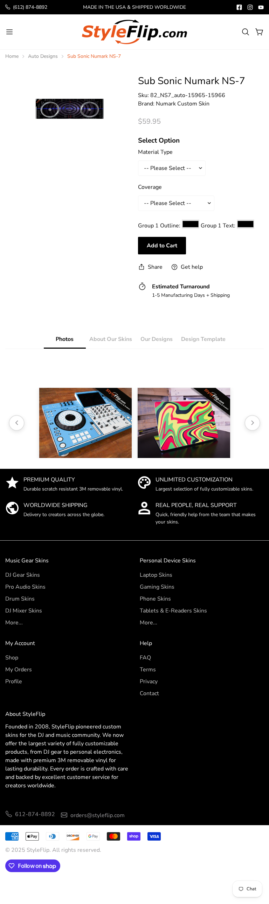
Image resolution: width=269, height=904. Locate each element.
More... (14, 622)
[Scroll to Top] (255, 866)
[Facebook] (239, 7)
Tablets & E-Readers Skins (173, 611)
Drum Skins (20, 599)
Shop (11, 658)
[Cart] (259, 32)
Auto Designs (43, 56)
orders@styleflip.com (97, 815)
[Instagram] (250, 7)
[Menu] (9, 32)
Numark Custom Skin (182, 104)
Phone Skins (155, 599)
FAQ (145, 658)
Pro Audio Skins (25, 587)
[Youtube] (261, 7)
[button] (245, 32)
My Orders (18, 669)
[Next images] (252, 423)
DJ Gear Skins (22, 575)
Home (12, 56)
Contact (149, 693)
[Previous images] (17, 423)
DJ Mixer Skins (23, 611)
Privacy (149, 681)
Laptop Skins (156, 575)
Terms (148, 669)
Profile (13, 681)
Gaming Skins (157, 587)
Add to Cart (162, 245)
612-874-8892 (35, 814)
